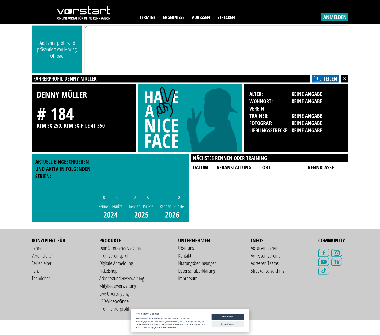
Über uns (186, 247)
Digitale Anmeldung (116, 263)
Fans (35, 270)
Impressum (187, 278)
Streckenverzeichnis (267, 270)
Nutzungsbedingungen (197, 263)
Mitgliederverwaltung (117, 285)
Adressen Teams (265, 263)
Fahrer (37, 247)
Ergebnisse (173, 17)
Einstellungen (227, 324)
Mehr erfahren (169, 327)
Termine (148, 17)
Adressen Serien (264, 247)
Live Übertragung (114, 293)
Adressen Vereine (266, 255)
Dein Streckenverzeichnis (120, 247)
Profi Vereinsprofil (114, 255)
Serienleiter (42, 263)
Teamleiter (41, 278)
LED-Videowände (114, 301)
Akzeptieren (227, 316)
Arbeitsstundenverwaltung (121, 278)
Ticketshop (108, 270)
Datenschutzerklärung (196, 270)
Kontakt (184, 255)
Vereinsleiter (42, 255)
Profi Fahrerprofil (114, 308)
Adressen (201, 17)
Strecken (226, 17)
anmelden (335, 17)
